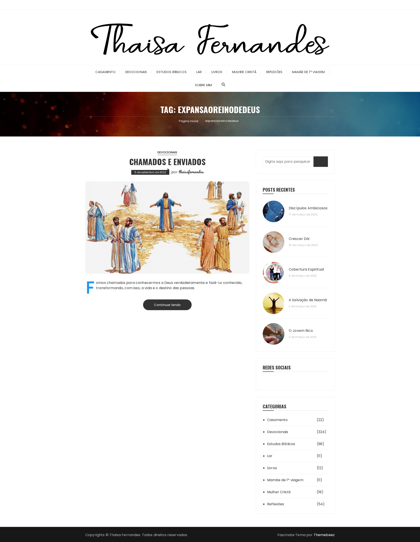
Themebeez (324, 534)
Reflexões (274, 72)
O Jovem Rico (301, 330)
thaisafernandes (190, 171)
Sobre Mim (203, 85)
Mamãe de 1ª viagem (308, 72)
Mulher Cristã (244, 72)
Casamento (105, 72)
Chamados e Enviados (167, 161)
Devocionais (136, 72)
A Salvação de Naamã (308, 300)
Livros (217, 72)
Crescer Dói (299, 238)
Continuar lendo (167, 304)
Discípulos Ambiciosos (308, 208)
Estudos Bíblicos (171, 72)
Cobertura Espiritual (306, 269)
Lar (199, 72)
